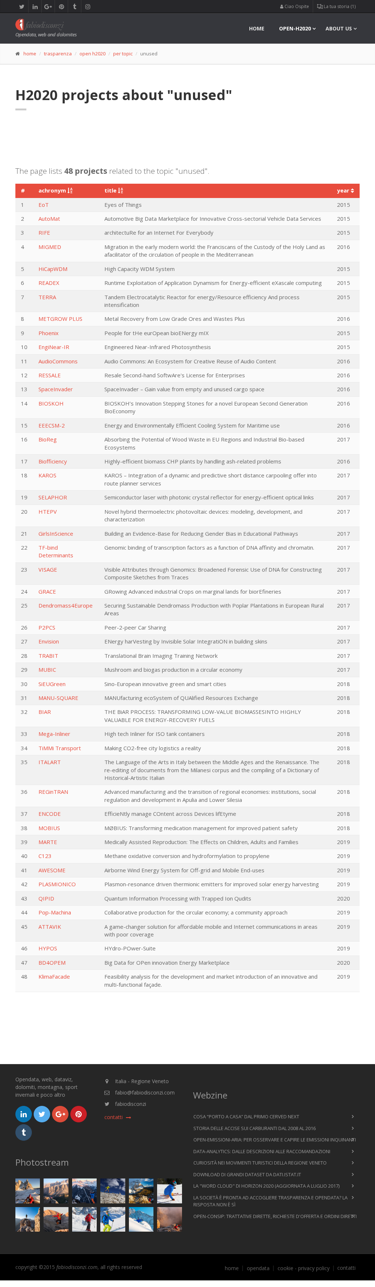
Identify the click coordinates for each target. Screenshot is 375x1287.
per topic (123, 53)
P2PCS (46, 627)
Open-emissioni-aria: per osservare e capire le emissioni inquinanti (274, 1139)
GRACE (47, 591)
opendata (258, 1268)
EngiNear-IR (53, 347)
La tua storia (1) (339, 6)
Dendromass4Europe (65, 605)
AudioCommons (58, 361)
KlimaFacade (54, 976)
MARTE (47, 842)
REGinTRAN (53, 791)
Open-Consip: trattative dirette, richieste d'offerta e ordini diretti (275, 1216)
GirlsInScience (55, 533)
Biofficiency (52, 461)
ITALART (49, 762)
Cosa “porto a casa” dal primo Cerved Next (246, 1116)
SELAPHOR (52, 497)
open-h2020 (295, 28)
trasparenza (58, 53)
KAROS (47, 475)
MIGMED (49, 246)
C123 (45, 855)
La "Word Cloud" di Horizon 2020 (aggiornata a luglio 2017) (266, 1185)
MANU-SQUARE (58, 697)
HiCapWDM (52, 268)
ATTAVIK (49, 926)
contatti (346, 1267)
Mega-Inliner (54, 733)
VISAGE (47, 569)
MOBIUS (49, 828)
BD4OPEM (52, 962)
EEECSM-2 (51, 425)
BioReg (47, 439)
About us (339, 28)
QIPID (46, 898)
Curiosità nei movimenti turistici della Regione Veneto (260, 1162)
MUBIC (47, 669)
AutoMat (49, 218)
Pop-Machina (54, 912)
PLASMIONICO (57, 884)
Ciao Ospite (296, 6)
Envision (48, 641)
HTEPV (47, 511)
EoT (43, 204)
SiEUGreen (52, 684)
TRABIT (48, 655)
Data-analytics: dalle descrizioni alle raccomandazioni (261, 1151)
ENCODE (49, 813)
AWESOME (52, 870)
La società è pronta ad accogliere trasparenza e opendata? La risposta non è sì (270, 1201)
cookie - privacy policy (304, 1268)
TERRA (47, 297)
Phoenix (48, 333)
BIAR (44, 711)
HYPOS (47, 948)
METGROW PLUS (60, 318)
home (256, 28)
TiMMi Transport (59, 748)
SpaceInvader (55, 389)
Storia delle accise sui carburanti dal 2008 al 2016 (254, 1128)
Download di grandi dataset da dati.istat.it (247, 1174)
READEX (48, 282)
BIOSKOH (51, 403)
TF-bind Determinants (55, 551)
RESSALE (49, 375)
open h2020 (92, 53)
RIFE (44, 232)
